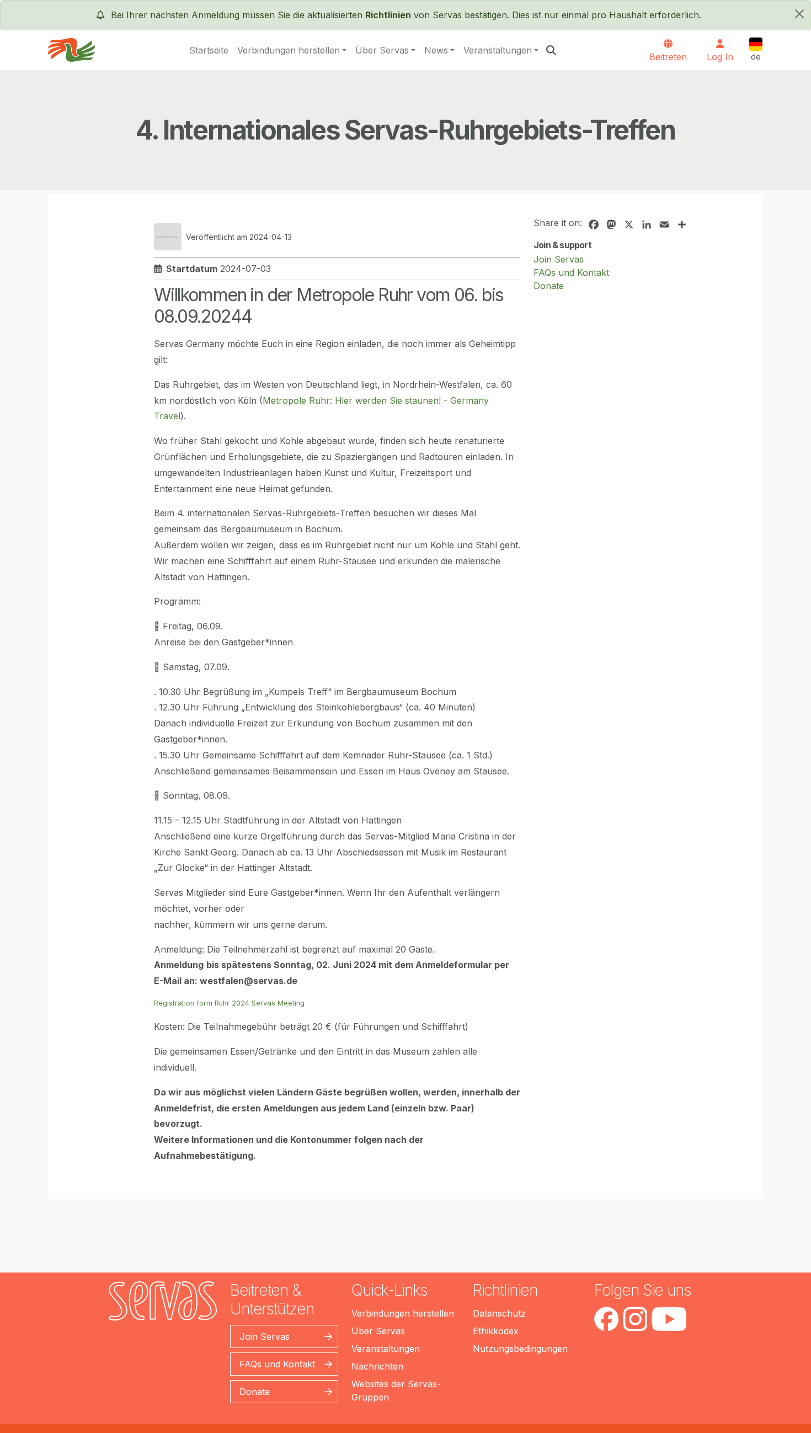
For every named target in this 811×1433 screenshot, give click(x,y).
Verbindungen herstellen (288, 50)
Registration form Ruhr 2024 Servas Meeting (229, 1003)
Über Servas (382, 50)
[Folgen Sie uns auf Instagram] (635, 1319)
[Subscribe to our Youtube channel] (669, 1319)
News (436, 50)
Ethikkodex (496, 1330)
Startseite (208, 50)
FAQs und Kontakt (571, 272)
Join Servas (558, 259)
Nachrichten (377, 1366)
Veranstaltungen (497, 50)
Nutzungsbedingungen (520, 1348)
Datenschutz (499, 1313)
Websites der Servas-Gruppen (396, 1390)
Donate (548, 285)
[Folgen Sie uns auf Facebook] (606, 1319)
